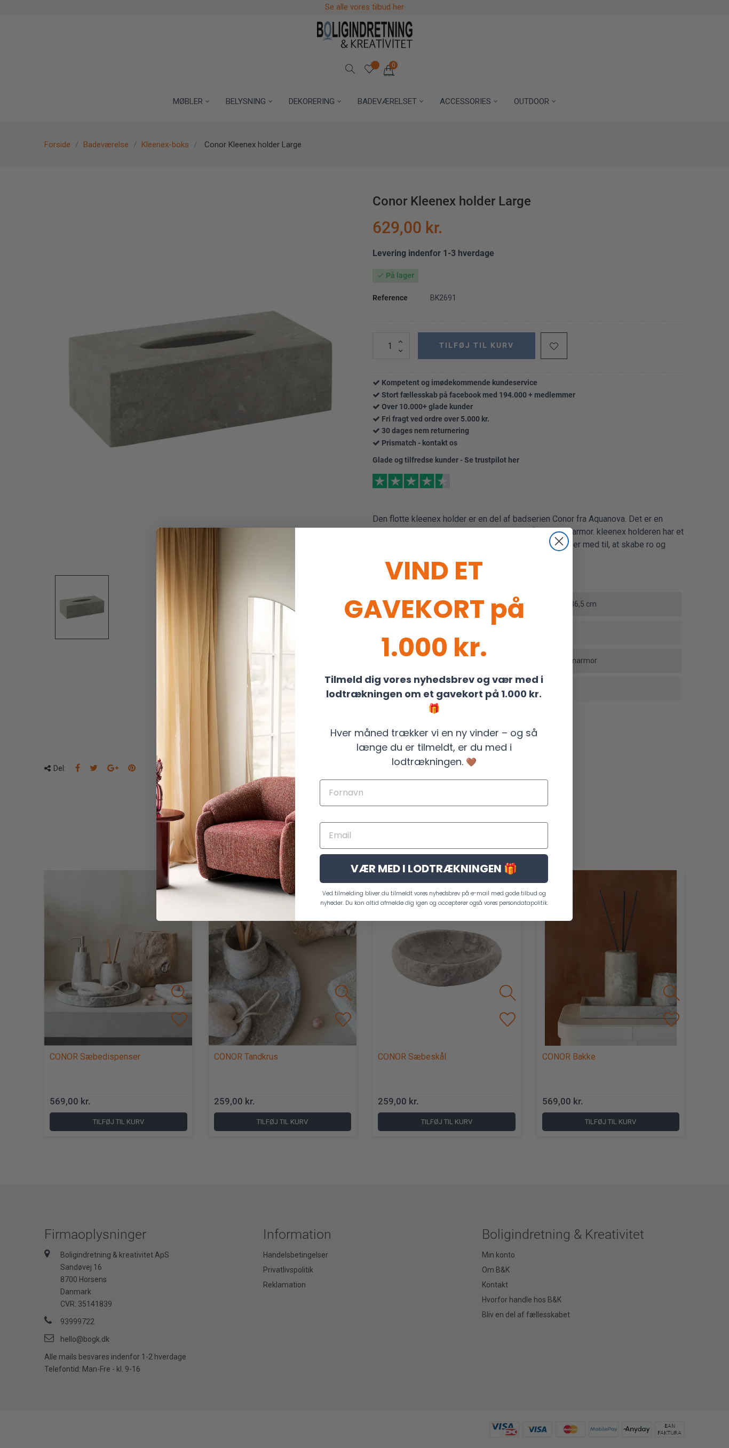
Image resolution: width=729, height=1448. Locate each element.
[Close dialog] (559, 541)
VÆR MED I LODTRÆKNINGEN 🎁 (434, 868)
